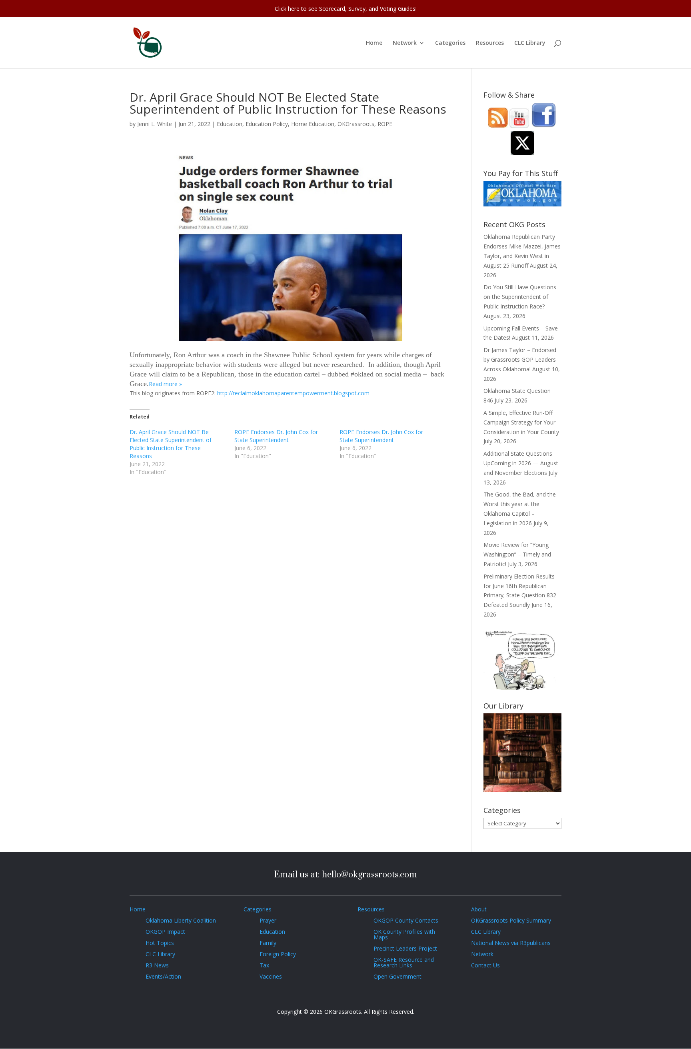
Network (405, 43)
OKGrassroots (356, 124)
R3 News (157, 965)
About (479, 909)
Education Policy (267, 124)
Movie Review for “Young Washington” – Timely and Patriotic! (517, 554)
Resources (490, 43)
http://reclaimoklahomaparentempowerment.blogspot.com (293, 393)
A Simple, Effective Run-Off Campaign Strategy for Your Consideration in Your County (521, 422)
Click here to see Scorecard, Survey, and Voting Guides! (346, 8)
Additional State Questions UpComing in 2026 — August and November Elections (520, 463)
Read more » (165, 384)
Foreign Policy (278, 954)
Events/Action (163, 976)
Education (229, 124)
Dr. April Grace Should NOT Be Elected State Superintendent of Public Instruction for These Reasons (171, 444)
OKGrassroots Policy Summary (511, 920)
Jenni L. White (154, 124)
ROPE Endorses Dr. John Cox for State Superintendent (276, 436)
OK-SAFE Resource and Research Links (403, 962)
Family (268, 943)
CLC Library (529, 43)
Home (374, 43)
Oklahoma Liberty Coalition (181, 920)
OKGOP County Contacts (405, 920)
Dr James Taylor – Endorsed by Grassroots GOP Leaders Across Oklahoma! (519, 359)
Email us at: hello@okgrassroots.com (345, 874)
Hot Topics (160, 943)
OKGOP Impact (165, 931)
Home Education (312, 124)
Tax (264, 965)
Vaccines (271, 976)
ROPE (384, 124)
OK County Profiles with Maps (404, 934)
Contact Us (485, 965)
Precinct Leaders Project (405, 948)
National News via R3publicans (511, 943)
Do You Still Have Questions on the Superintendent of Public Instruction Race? (519, 296)
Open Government (397, 976)
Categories (450, 43)
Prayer (268, 920)
